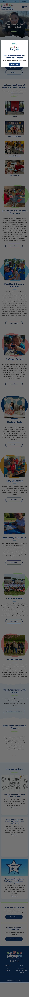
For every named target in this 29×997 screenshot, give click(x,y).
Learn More (14, 64)
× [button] (26, 42)
